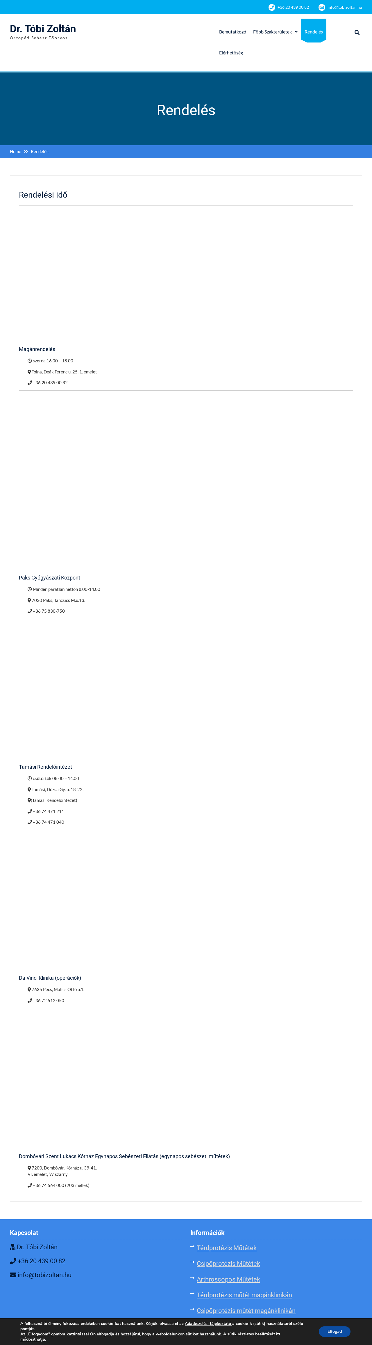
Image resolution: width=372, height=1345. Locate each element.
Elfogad (335, 1331)
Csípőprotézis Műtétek (228, 1263)
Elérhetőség (231, 52)
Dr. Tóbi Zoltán (43, 29)
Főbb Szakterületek (272, 31)
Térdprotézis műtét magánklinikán (244, 1295)
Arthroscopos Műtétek (228, 1279)
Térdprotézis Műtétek (227, 1248)
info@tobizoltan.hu (345, 7)
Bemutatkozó (232, 31)
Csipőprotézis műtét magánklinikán (246, 1310)
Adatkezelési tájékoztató (208, 1323)
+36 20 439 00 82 (293, 7)
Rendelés (314, 31)
